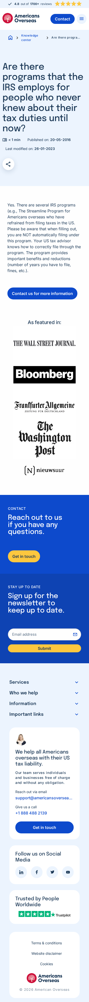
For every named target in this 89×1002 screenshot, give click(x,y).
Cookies (46, 964)
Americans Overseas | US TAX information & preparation (21, 18)
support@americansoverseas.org (44, 797)
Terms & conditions (46, 943)
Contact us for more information (42, 293)
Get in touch (24, 556)
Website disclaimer (46, 953)
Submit (44, 648)
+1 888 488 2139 (31, 813)
